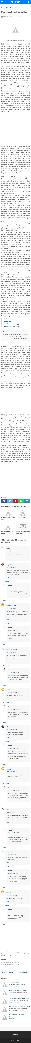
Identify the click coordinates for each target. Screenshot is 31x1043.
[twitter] (10, 501)
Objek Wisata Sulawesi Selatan (17, 990)
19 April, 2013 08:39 (11, 772)
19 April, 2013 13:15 (11, 812)
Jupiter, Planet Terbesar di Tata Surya (19, 1006)
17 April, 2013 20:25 (11, 608)
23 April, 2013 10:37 (13, 912)
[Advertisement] (15, 129)
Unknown (8, 769)
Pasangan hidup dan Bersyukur (12, 326)
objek (28, 167)
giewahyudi (9, 852)
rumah (16, 81)
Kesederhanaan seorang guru (12, 324)
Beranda (15, 1034)
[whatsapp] (21, 501)
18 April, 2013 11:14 (11, 652)
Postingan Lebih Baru (8, 972)
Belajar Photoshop (11, 649)
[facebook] (4, 501)
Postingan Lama (24, 972)
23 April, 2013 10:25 (13, 790)
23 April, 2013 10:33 (13, 832)
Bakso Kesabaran (9, 321)
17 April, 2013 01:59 (11, 551)
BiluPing (15, 2)
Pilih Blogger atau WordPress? (17, 1014)
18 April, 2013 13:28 (11, 692)
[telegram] (27, 501)
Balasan (7, 581)
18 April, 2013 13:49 (11, 729)
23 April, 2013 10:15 (13, 709)
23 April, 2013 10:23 (13, 748)
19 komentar (4, 18)
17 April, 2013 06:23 (11, 567)
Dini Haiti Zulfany (11, 605)
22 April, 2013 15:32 (11, 895)
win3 (7, 727)
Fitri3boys (9, 690)
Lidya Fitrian (9, 565)
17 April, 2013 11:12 (13, 588)
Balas (7, 559)
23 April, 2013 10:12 (13, 630)
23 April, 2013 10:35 (13, 873)
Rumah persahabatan (15, 982)
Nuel (7, 809)
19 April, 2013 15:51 (11, 854)
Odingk (8, 548)
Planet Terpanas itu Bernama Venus (19, 998)
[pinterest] (15, 501)
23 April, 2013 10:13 (13, 672)
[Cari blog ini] (29, 2)
